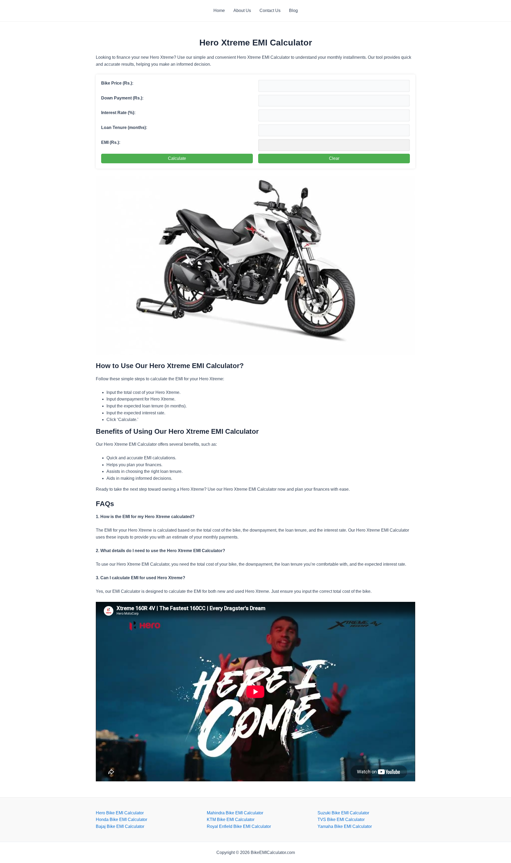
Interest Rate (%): (118, 112)
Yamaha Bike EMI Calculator (345, 826)
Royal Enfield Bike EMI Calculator (239, 826)
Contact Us (270, 10)
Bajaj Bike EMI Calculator (120, 826)
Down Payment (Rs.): (122, 98)
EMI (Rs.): (110, 142)
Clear (334, 158)
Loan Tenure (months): (124, 127)
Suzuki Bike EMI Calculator (343, 813)
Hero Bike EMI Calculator (120, 813)
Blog (293, 10)
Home (219, 10)
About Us (242, 10)
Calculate (177, 158)
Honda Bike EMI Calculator (121, 819)
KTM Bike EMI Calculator (230, 819)
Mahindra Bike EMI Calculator (235, 813)
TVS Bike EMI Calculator (341, 819)
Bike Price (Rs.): (117, 83)
